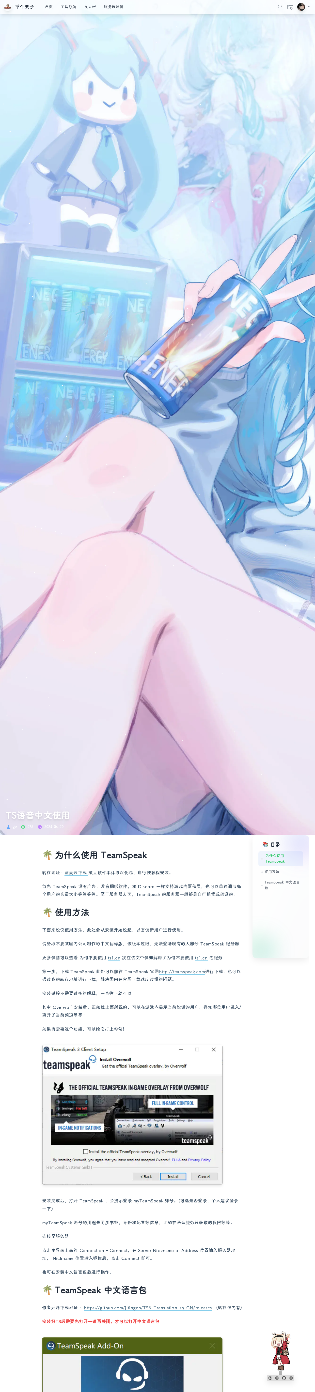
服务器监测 (114, 6)
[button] (270, 1378)
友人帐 (90, 6)
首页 (49, 6)
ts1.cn (114, 957)
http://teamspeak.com (182, 971)
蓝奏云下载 (76, 872)
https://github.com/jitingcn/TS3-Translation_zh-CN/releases (148, 1307)
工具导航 (68, 6)
